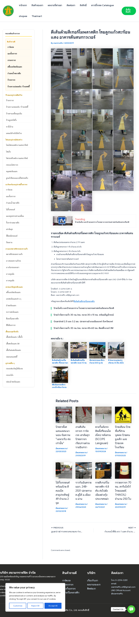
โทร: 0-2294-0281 (119, 580)
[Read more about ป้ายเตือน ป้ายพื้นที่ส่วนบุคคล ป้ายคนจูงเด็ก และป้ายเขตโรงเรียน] (123, 414)
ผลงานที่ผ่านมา (55, 5)
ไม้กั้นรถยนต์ (10, 209)
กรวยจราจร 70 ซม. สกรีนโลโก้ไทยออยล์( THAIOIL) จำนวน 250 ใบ (123, 491)
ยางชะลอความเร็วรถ (13, 261)
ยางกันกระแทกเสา (12, 267)
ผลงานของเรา (94, 584)
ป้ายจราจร (11, 80)
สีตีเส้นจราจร (10, 325)
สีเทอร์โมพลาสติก (12, 318)
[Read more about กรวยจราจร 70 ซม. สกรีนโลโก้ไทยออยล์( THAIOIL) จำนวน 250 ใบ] (123, 470)
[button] (128, 10)
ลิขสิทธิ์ (83, 5)
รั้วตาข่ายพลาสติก (12, 223)
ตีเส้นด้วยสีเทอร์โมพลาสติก (84, 301)
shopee (23, 16)
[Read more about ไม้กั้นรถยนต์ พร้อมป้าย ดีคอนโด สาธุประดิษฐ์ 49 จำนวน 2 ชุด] (64, 470)
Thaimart (37, 16)
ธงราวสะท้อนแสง (12, 312)
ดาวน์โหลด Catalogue (102, 5)
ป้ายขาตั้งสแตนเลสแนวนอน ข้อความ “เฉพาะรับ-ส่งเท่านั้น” (63, 435)
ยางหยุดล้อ (10, 274)
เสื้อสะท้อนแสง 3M (12, 343)
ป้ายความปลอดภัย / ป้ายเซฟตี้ (19, 86)
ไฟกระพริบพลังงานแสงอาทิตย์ (17, 158)
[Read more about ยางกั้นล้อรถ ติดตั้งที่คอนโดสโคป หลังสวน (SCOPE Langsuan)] (103, 414)
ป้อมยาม (9, 242)
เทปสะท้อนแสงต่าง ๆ (13, 299)
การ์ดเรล (11, 47)
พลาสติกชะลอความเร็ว (14, 254)
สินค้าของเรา (37, 5)
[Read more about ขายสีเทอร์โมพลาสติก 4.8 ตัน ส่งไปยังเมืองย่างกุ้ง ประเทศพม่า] (103, 470)
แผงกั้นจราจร (12, 53)
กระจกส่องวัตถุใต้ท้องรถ (14, 368)
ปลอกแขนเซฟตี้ (11, 357)
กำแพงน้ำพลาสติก (14, 73)
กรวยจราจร (12, 60)
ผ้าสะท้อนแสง (11, 305)
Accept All (52, 606)
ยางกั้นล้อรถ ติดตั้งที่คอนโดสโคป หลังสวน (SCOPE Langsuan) (103, 435)
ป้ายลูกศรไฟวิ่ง (11, 120)
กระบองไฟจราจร (12, 165)
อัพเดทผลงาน (61, 448)
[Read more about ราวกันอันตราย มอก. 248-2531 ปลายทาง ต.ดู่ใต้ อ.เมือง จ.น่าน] (83, 470)
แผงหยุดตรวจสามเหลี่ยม (15, 216)
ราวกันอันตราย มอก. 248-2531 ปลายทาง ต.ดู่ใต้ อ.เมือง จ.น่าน (83, 491)
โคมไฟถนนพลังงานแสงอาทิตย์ (17, 145)
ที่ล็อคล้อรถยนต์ (11, 236)
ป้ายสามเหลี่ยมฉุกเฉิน (14, 113)
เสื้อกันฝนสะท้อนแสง (13, 350)
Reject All (35, 606)
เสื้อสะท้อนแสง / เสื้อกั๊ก (14, 337)
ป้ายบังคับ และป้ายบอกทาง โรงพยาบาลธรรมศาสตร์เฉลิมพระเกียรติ (102, 222)
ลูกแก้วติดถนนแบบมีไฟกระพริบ (17, 178)
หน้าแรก (23, 5)
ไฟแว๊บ (8, 152)
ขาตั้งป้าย (9, 127)
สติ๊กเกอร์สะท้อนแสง (15, 67)
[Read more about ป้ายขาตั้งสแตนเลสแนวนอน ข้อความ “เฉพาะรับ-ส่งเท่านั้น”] (64, 414)
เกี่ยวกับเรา (92, 580)
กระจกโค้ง (9, 375)
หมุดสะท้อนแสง (11, 171)
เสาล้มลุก (9, 229)
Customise (17, 606)
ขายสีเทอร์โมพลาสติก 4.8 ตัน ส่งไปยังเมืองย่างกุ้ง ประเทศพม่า (102, 491)
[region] (35, 597)
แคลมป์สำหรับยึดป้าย (14, 133)
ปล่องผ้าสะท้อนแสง (13, 382)
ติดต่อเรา (71, 5)
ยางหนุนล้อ (10, 280)
